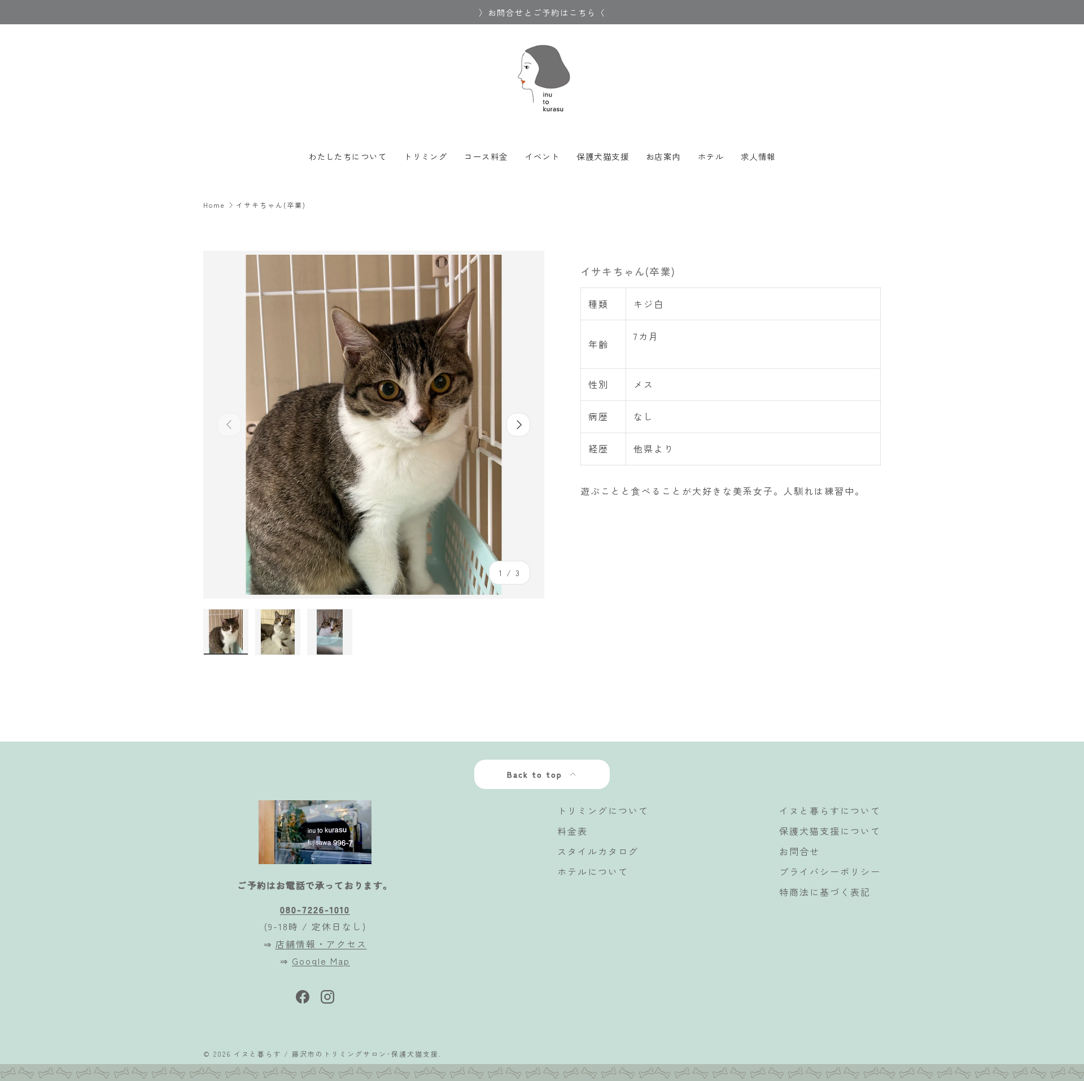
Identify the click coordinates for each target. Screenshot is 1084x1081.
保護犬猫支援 (602, 156)
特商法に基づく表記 (825, 892)
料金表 (572, 831)
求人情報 (758, 156)
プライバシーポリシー (830, 871)
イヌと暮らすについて (830, 810)
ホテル (711, 156)
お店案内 (663, 156)
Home (214, 205)
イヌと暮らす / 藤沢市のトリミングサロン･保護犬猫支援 (336, 1053)
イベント (542, 156)
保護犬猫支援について (830, 831)
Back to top (536, 774)
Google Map (321, 960)
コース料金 (486, 156)
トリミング (425, 156)
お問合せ (799, 851)
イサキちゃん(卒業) (271, 205)
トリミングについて (603, 810)
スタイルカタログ (598, 851)
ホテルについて (592, 871)
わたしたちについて (347, 156)
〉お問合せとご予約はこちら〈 (542, 12)
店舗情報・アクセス (321, 944)
